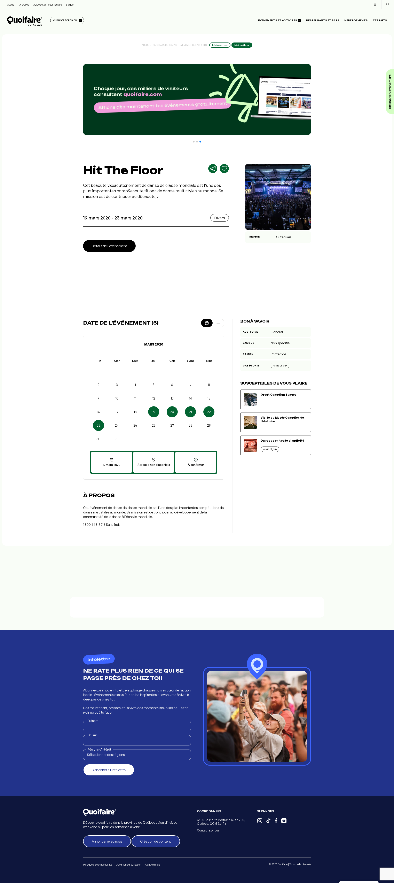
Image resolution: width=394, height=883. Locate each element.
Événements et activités (193, 45)
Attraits (380, 20)
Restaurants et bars (322, 20)
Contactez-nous (208, 830)
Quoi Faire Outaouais (165, 45)
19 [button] (153, 412)
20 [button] (172, 412)
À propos (24, 4)
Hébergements (356, 20)
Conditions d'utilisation (128, 864)
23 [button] (98, 425)
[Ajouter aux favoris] (224, 168)
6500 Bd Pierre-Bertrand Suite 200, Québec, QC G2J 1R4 (221, 821)
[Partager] (212, 168)
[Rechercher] (387, 4)
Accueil (11, 4)
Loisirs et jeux (280, 365)
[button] (194, 141)
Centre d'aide (152, 864)
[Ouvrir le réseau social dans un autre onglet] (259, 821)
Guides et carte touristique (47, 4)
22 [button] (209, 412)
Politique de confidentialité (97, 864)
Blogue (69, 4)
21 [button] (190, 412)
